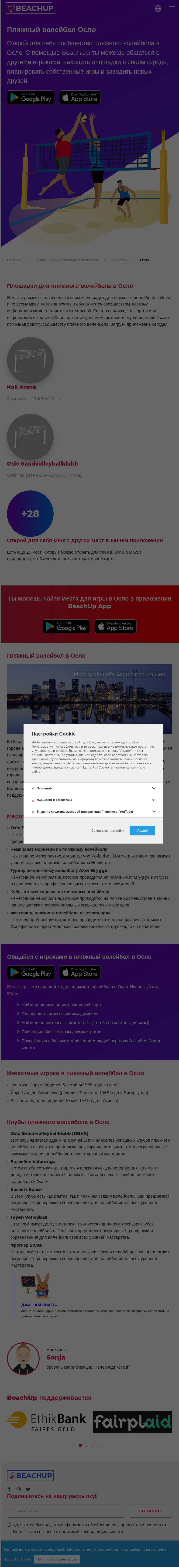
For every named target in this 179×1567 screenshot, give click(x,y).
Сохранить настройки (107, 830)
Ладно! (142, 830)
